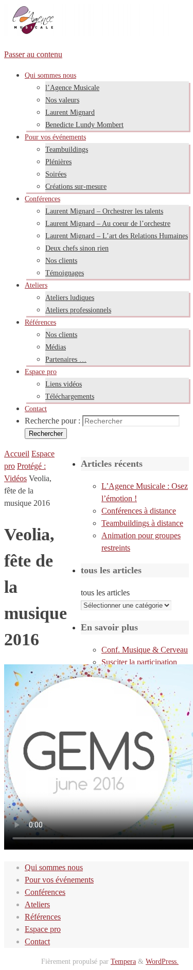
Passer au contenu (33, 54)
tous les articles (105, 592)
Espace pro (43, 929)
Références (43, 916)
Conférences (45, 892)
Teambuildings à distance (142, 523)
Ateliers (37, 904)
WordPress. (162, 961)
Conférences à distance (138, 510)
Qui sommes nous (54, 867)
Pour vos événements (59, 879)
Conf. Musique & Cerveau (144, 649)
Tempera (123, 961)
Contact (37, 941)
